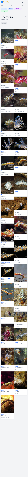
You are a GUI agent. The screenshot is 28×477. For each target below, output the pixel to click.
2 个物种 (4, 11)
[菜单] (25, 2)
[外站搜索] (26, 17)
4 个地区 (17, 8)
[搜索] (22, 2)
